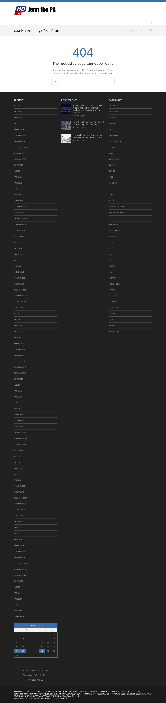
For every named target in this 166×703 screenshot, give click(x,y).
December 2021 (20, 432)
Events (112, 147)
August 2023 (19, 314)
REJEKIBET (48, 694)
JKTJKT (141, 694)
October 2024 (20, 230)
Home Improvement (117, 207)
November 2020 (20, 504)
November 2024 (20, 224)
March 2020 (19, 545)
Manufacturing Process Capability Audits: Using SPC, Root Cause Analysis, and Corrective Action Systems (88, 109)
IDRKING (130, 694)
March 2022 (19, 415)
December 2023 (20, 290)
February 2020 (20, 551)
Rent (111, 260)
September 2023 (20, 308)
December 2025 (20, 147)
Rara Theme (46, 698)
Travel (111, 320)
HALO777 (42, 696)
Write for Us (40, 675)
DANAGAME (68, 696)
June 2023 (18, 326)
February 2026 (20, 135)
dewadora (18, 692)
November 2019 (20, 569)
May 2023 (18, 331)
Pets (111, 248)
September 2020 (20, 516)
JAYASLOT (72, 694)
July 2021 (18, 462)
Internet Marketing (117, 213)
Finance (112, 171)
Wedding (112, 326)
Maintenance (114, 230)
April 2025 (18, 195)
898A (87, 694)
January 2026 (19, 141)
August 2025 (19, 171)
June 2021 (18, 468)
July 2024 (18, 248)
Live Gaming (113, 224)
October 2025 (20, 159)
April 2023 (18, 337)
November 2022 (20, 367)
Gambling (113, 183)
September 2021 (20, 450)
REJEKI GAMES (103, 694)
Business (112, 123)
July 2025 (18, 177)
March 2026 (19, 129)
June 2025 (18, 183)
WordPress (66, 698)
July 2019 (18, 593)
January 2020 (19, 557)
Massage (112, 236)
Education (113, 135)
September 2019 (20, 581)
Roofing (112, 266)
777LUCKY (113, 694)
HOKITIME (28, 696)
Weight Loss (114, 331)
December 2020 (20, 498)
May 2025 (18, 189)
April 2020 (18, 539)
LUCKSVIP (50, 696)
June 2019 (18, 599)
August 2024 (19, 242)
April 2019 (18, 611)
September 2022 (20, 379)
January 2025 (19, 213)
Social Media (114, 284)
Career (112, 129)
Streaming (113, 296)
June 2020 (18, 528)
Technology (114, 308)
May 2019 (18, 605)
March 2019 (19, 617)
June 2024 (18, 254)
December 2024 (20, 219)
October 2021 (20, 444)
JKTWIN (148, 694)
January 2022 (19, 427)
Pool (111, 254)
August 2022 (19, 385)
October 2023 (20, 302)
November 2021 (20, 438)
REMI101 (92, 694)
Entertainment (115, 141)
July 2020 (18, 522)
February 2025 (20, 207)
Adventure (113, 106)
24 (17, 651)
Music (111, 242)
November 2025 (20, 153)
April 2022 (18, 409)
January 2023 (19, 355)
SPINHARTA (62, 694)
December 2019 (20, 563)
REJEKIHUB (18, 696)
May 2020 (18, 534)
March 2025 (19, 201)
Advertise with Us (35, 680)
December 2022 (20, 361)
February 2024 (20, 278)
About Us (44, 670)
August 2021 (19, 456)
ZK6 (55, 694)
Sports (112, 290)
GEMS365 (80, 694)
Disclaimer (27, 675)
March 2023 (19, 343)
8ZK (120, 694)
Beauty (112, 118)
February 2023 (20, 349)
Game (111, 189)
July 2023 (18, 320)
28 (42, 651)
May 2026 (18, 123)
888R (124, 694)
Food (111, 177)
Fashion (112, 153)
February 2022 (20, 421)
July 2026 (18, 112)
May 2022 (18, 403)
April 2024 (18, 266)
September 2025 (20, 165)
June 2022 (18, 397)
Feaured (112, 165)
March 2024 (19, 272)
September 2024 (20, 236)
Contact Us (25, 670)
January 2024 (19, 284)
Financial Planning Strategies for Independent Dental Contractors (87, 136)
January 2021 (19, 492)
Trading (112, 314)
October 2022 (20, 373)
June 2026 (18, 118)
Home (35, 670)
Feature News (114, 159)
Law (110, 219)
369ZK (76, 696)
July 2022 (18, 391)
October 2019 (20, 575)
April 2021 (18, 480)
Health (111, 201)
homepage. (106, 73)
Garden (112, 195)
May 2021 (18, 474)
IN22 (136, 694)
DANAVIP (59, 696)
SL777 (35, 696)
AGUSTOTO (27, 692)
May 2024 (18, 260)
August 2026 (19, 106)
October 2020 (20, 510)
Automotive (114, 112)
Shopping (112, 278)
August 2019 (19, 587)
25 (23, 651)
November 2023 (20, 296)
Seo (110, 272)
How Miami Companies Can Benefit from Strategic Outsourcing (88, 123)
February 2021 (20, 486)
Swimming (113, 302)
